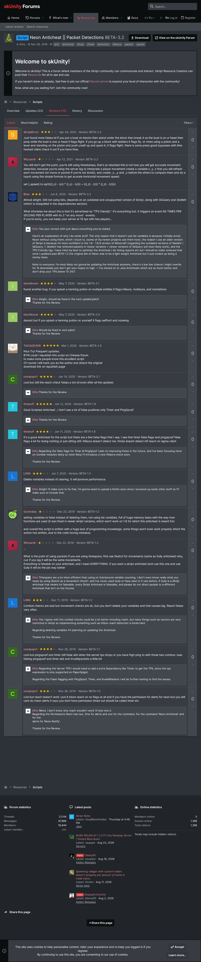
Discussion (95, 110)
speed (140, 44)
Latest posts (83, 807)
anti (56, 44)
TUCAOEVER (32, 345)
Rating (48, 122)
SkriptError (31, 132)
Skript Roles (83, 815)
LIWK (27, 473)
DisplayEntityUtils (91, 894)
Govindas (30, 511)
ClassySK (86, 855)
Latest (11, 122)
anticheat (68, 44)
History (77, 110)
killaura (117, 44)
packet (129, 44)
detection (103, 44)
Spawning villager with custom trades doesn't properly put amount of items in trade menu (100, 875)
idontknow (31, 283)
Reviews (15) (57, 110)
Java (78, 826)
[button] (42, 17)
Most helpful (29, 122)
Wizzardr (30, 159)
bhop (80, 44)
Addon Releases (86, 862)
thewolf (29, 404)
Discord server (99, 81)
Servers (80, 846)
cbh (64, 829)
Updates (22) (34, 110)
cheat (90, 44)
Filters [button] (188, 122)
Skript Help (83, 885)
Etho (22, 44)
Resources (34, 74)
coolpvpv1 (30, 376)
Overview (13, 110)
